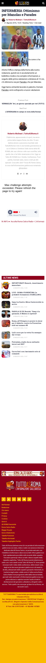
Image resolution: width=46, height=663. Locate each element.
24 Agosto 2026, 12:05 (20, 288)
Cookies (5, 519)
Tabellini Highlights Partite (11, 541)
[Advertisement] (23, 249)
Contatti (4, 513)
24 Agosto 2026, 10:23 (20, 328)
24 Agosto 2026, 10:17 (20, 337)
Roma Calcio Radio (8, 527)
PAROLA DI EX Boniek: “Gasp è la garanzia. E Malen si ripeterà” (26, 312)
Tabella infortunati (8, 538)
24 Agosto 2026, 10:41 (20, 307)
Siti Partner (6, 505)
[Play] (10, 212)
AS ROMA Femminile (9, 524)
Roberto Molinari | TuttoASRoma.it (22, 20)
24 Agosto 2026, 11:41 (20, 297)
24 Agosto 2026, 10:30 (20, 316)
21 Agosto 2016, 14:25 (12, 23)
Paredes (23, 82)
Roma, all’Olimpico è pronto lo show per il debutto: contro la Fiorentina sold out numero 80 (27, 323)
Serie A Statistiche (8, 533)
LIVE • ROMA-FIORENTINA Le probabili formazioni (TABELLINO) (26, 293)
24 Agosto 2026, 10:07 (20, 356)
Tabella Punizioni (8, 536)
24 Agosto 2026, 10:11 (20, 347)
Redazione (5, 507)
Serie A (4, 521)
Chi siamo (5, 510)
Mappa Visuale (7, 530)
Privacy (4, 516)
